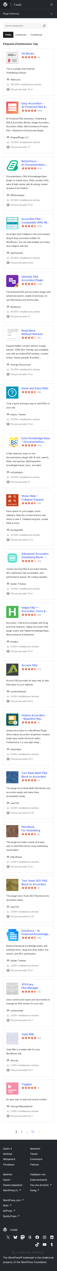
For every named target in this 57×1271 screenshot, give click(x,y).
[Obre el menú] (52, 4)
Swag (34, 1190)
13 (32, 1131)
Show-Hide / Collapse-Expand (32, 497)
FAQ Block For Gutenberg (30, 828)
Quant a (7, 1148)
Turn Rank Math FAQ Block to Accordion (34, 774)
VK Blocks (27, 53)
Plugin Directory (11, 13)
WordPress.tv (12, 1190)
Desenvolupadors (12, 1185)
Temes (34, 1153)
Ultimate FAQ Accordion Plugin (32, 278)
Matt (7, 1205)
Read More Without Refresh (32, 332)
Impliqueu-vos (37, 1174)
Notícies (7, 1153)
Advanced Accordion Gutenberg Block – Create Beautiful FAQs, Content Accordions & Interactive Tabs (36, 555)
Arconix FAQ (29, 665)
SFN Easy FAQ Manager (30, 986)
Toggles (26, 1084)
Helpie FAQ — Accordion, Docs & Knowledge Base (33, 609)
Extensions (36, 1159)
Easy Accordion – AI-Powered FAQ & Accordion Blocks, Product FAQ (33, 105)
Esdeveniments (38, 1179)
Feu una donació (41, 1185)
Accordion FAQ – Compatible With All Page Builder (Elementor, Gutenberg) (34, 220)
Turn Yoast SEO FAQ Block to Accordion (34, 882)
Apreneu (7, 1174)
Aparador (35, 1148)
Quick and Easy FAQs (34, 388)
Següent (39, 1132)
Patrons (34, 1164)
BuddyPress (11, 1216)
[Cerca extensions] (44, 26)
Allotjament (9, 1159)
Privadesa (8, 1164)
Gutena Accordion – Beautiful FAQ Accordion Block (33, 717)
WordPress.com (13, 1200)
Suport (6, 1179)
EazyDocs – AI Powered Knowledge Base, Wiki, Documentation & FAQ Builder (35, 932)
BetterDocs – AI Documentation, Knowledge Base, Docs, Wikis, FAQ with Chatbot (35, 163)
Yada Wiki (27, 1034)
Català (13, 1229)
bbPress (9, 1210)
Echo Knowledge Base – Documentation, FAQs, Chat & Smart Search (35, 440)
